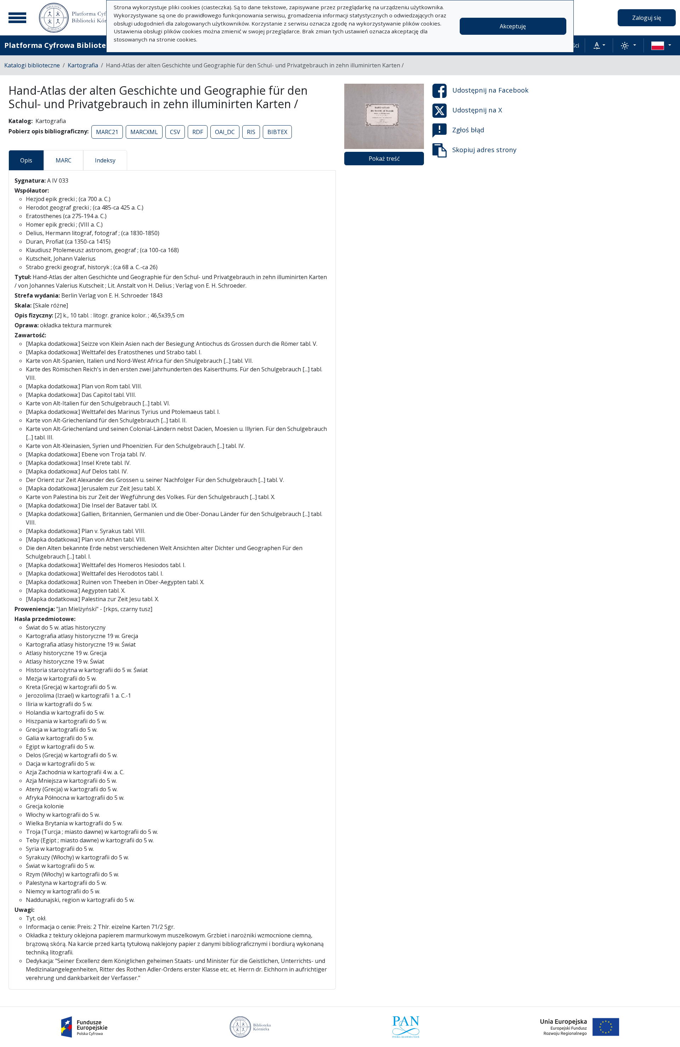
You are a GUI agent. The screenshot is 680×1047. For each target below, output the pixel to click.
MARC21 (107, 132)
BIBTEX (277, 132)
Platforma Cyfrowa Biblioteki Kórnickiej (78, 45)
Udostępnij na (490, 89)
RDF (197, 132)
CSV (175, 132)
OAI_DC (225, 132)
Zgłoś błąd (468, 129)
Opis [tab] (26, 160)
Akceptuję (513, 26)
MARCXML (144, 132)
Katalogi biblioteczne (32, 65)
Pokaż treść (384, 158)
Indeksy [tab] (105, 160)
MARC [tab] (64, 160)
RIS (251, 132)
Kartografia (83, 65)
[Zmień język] (661, 45)
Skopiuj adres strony (484, 149)
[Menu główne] (17, 18)
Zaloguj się (646, 18)
